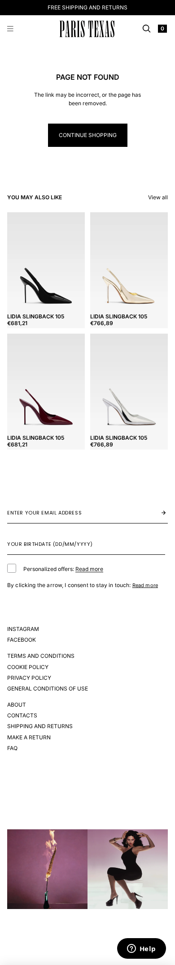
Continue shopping (88, 135)
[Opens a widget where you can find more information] (141, 949)
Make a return (29, 737)
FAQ (12, 748)
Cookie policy (27, 667)
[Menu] (10, 29)
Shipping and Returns (40, 726)
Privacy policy (29, 677)
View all (158, 197)
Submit (154, 513)
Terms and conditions (40, 655)
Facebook (21, 639)
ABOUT (16, 704)
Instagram (23, 629)
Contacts (22, 715)
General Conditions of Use (47, 688)
